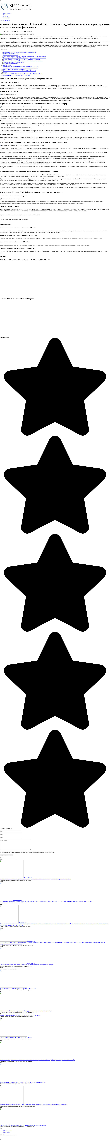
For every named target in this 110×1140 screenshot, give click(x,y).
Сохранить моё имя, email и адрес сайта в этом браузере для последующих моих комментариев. (28, 852)
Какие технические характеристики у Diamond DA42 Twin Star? (20, 66)
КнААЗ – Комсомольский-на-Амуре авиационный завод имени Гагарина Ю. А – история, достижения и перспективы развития (35, 879)
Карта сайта (6, 1132)
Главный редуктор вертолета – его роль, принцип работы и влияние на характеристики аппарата (27, 964)
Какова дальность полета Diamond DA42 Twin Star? (17, 69)
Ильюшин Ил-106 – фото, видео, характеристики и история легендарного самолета (23, 1125)
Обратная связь (7, 1130)
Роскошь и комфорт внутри (10, 63)
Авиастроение (7, 13)
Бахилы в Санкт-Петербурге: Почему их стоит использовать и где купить (20, 1015)
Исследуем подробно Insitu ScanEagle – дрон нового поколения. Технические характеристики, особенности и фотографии (33, 1104)
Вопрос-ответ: (7, 65)
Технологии (6, 17)
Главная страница (5, 20)
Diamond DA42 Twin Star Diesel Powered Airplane (16, 75)
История (5, 15)
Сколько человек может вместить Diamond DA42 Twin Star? (19, 71)
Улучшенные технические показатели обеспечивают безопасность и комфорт (24, 56)
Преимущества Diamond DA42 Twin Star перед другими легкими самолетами (24, 58)
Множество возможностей (10, 55)
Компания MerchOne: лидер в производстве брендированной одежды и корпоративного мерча (26, 1011)
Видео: (5, 72)
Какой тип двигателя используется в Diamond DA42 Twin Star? (20, 68)
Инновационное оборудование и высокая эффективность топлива (21, 59)
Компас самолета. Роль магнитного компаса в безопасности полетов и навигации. (22, 1082)
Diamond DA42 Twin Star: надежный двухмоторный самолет (19, 52)
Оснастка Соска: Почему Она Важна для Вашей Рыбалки (16, 1037)
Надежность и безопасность (11, 53)
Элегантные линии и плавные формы (13, 62)
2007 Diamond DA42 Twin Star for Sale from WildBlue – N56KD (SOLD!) (22, 73)
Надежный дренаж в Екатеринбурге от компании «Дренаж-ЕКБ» (18, 988)
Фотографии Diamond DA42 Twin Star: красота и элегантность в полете (23, 60)
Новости (5, 16)
